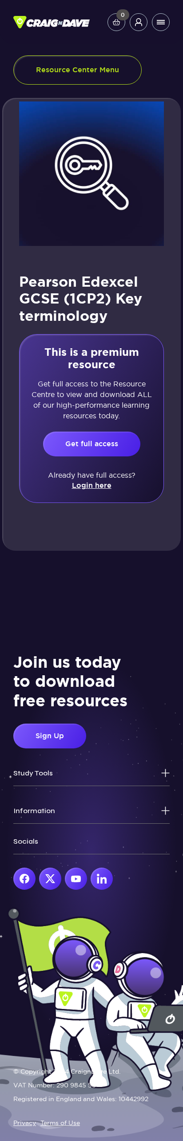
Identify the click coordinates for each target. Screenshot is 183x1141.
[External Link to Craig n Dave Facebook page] (24, 879)
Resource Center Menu (77, 69)
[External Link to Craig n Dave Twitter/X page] (50, 879)
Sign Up (50, 735)
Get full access (91, 443)
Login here (91, 485)
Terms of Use (60, 1123)
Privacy (24, 1123)
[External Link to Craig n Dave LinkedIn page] (102, 879)
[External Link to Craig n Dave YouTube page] (76, 879)
